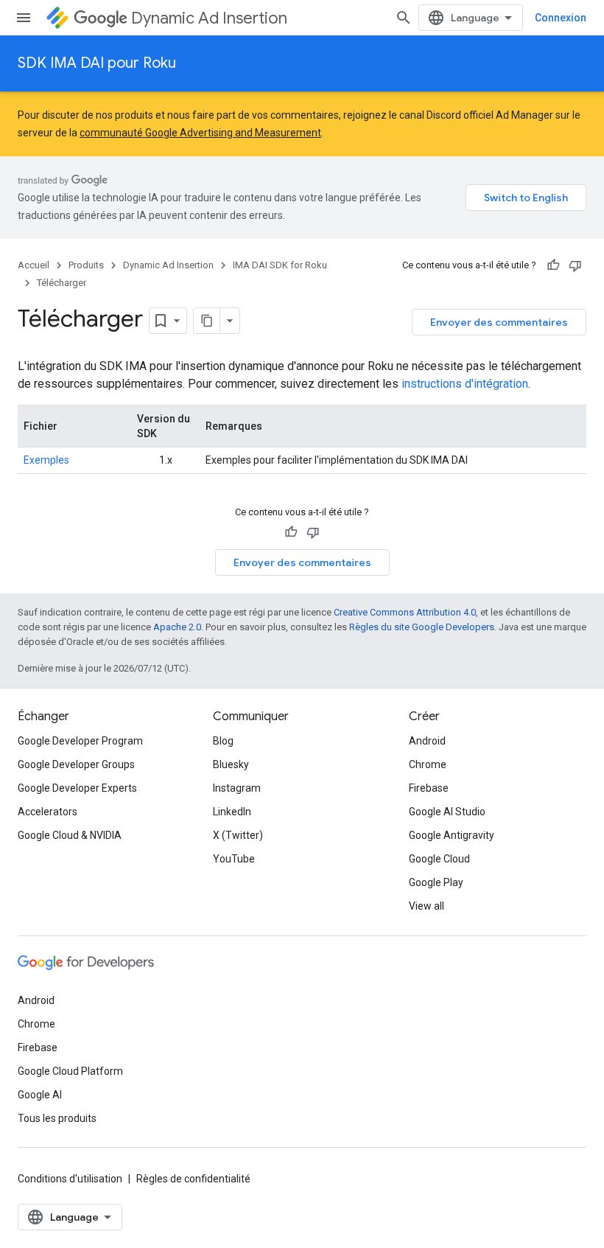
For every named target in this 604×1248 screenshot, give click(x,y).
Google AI (40, 1095)
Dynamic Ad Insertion (209, 18)
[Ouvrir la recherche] (403, 18)
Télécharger (61, 282)
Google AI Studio (447, 812)
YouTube (234, 859)
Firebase (429, 788)
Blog (223, 741)
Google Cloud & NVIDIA (70, 835)
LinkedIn (232, 812)
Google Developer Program (80, 741)
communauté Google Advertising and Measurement (200, 133)
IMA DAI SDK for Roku (280, 265)
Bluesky (231, 764)
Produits (86, 265)
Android (427, 741)
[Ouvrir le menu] (23, 17)
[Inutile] (575, 265)
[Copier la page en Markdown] (207, 320)
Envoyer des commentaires (499, 322)
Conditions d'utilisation (70, 1179)
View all (426, 906)
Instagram (237, 788)
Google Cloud (439, 859)
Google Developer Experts (77, 788)
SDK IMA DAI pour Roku (97, 63)
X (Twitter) (238, 835)
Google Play (436, 882)
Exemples (46, 460)
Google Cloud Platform (70, 1071)
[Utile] (553, 265)
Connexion (560, 18)
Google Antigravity (451, 835)
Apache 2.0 (177, 626)
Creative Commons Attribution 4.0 (405, 612)
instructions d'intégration (464, 384)
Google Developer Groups (76, 764)
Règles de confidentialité (193, 1179)
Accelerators (47, 812)
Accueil (33, 265)
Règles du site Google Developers (421, 626)
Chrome (427, 764)
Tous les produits (57, 1118)
